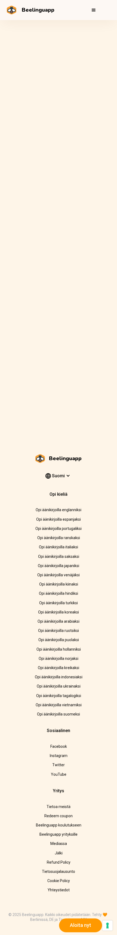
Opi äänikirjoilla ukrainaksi (59, 686)
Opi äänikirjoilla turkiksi (58, 603)
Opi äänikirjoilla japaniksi (58, 566)
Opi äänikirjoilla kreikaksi (58, 668)
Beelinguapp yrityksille (58, 834)
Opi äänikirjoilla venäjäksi (58, 575)
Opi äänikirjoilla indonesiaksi (58, 677)
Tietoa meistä (58, 806)
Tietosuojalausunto (58, 871)
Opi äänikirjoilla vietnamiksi (59, 705)
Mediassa (58, 843)
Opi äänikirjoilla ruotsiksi (58, 630)
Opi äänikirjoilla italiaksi (58, 547)
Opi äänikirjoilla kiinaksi (58, 584)
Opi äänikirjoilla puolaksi (58, 640)
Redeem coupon (58, 816)
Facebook (58, 746)
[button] (93, 10)
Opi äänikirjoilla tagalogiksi (58, 696)
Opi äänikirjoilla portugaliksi (58, 528)
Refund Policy (58, 862)
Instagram (58, 755)
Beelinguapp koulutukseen (58, 825)
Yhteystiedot (59, 890)
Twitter (58, 765)
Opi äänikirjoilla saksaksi (58, 556)
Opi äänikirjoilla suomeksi (58, 714)
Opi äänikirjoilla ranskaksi (58, 538)
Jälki (59, 853)
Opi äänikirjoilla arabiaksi (58, 621)
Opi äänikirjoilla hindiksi (58, 593)
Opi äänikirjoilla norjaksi (58, 658)
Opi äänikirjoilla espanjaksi (58, 519)
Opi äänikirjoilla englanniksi (58, 510)
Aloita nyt (80, 925)
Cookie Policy (58, 881)
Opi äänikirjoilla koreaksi (58, 612)
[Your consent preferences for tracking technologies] (107, 925)
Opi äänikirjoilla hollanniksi (58, 649)
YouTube (58, 774)
